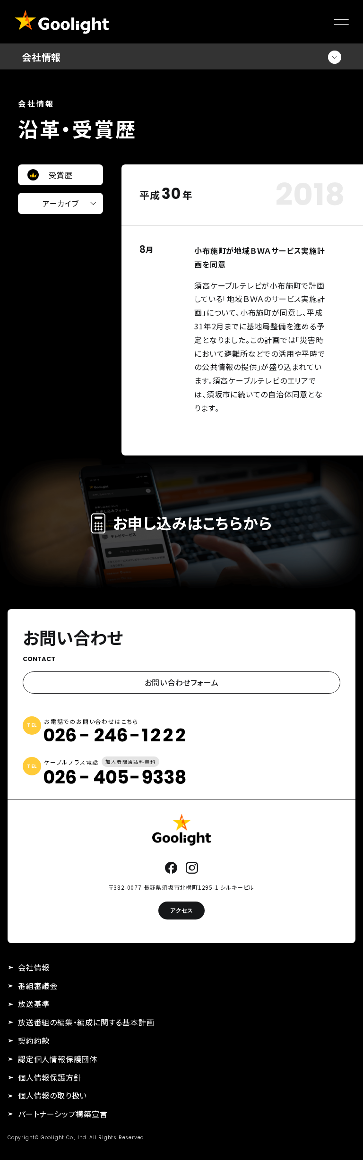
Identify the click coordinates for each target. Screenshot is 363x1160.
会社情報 (34, 967)
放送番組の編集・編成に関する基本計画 (86, 1022)
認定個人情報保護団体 (57, 1059)
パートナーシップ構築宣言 (63, 1113)
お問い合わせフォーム (182, 682)
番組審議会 (38, 985)
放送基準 (34, 1003)
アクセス (181, 910)
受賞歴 (60, 174)
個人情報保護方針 (49, 1077)
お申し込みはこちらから (192, 523)
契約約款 (34, 1040)
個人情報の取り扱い (52, 1095)
